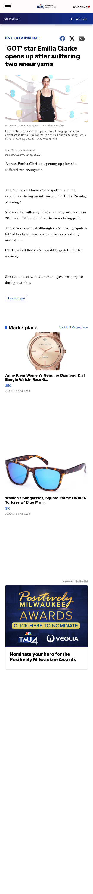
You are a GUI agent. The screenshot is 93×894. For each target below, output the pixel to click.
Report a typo (16, 298)
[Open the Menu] (7, 6)
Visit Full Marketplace (73, 327)
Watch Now (80, 6)
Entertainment (22, 38)
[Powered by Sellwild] (81, 581)
